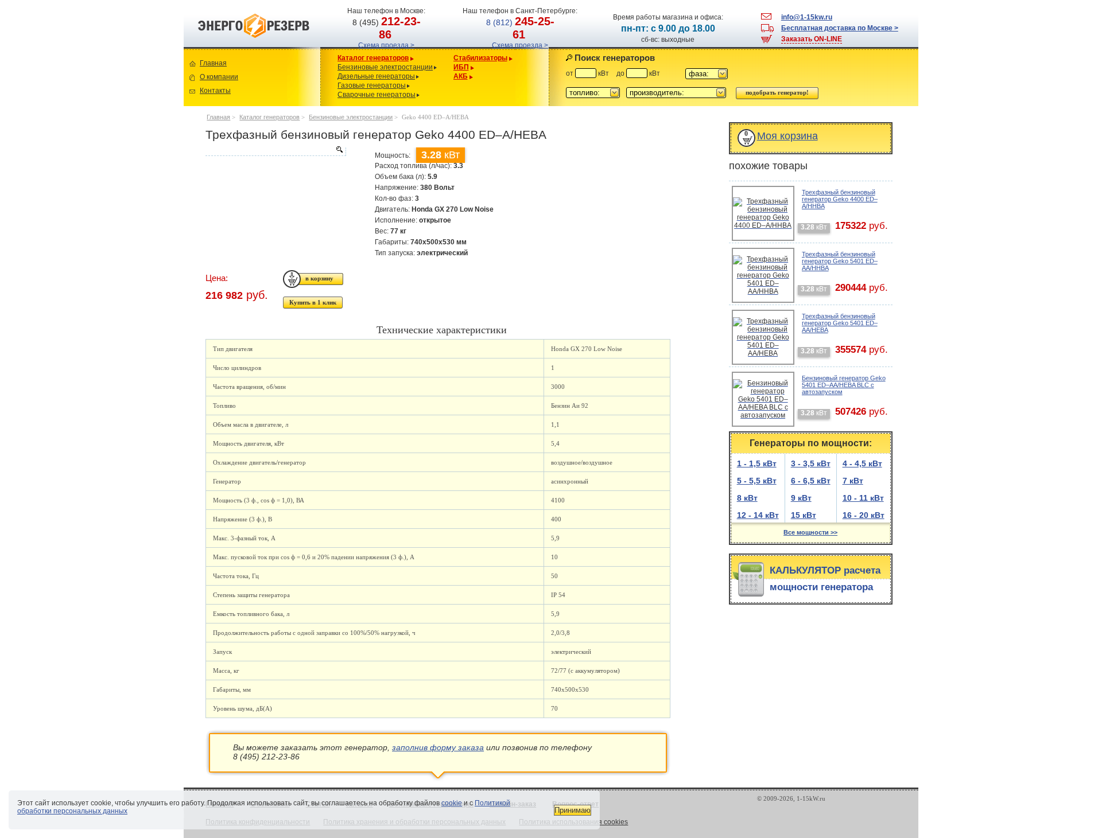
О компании (219, 77)
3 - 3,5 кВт (811, 463)
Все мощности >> (810, 532)
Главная (213, 63)
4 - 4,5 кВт (862, 463)
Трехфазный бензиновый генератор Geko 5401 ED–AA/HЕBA (840, 323)
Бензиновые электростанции (385, 67)
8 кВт (747, 497)
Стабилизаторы (480, 58)
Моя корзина (787, 136)
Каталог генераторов (373, 58)
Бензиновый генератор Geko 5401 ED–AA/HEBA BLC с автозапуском (844, 385)
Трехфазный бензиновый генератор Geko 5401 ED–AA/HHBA (840, 261)
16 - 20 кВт (863, 515)
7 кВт (853, 480)
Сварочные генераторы (376, 95)
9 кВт (801, 497)
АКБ (460, 76)
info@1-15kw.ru (806, 17)
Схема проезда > (386, 45)
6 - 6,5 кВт (811, 480)
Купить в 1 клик (312, 302)
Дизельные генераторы (376, 76)
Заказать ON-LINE (811, 39)
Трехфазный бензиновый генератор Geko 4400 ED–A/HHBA (840, 199)
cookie (451, 803)
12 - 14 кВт (758, 515)
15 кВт (803, 515)
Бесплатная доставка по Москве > (839, 28)
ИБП (461, 67)
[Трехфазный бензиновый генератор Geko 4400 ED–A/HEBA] (275, 151)
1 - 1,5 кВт (757, 463)
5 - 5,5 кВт (757, 480)
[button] (706, 73)
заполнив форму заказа (438, 747)
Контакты (215, 91)
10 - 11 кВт (863, 497)
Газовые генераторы (371, 85)
